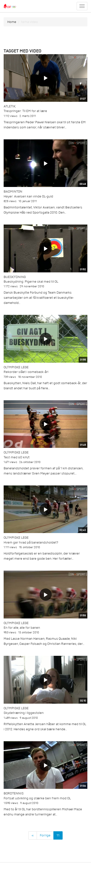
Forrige (45, 835)
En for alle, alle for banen (22, 627)
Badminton (13, 191)
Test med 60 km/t (17, 457)
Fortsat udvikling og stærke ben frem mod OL (37, 798)
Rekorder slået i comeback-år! (26, 372)
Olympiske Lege (16, 367)
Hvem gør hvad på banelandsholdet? (31, 542)
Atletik (10, 106)
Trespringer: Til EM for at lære (25, 111)
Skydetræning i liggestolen (24, 712)
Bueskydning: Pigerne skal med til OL (31, 281)
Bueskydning (15, 277)
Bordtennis (14, 793)
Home (11, 22)
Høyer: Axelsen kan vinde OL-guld (28, 196)
